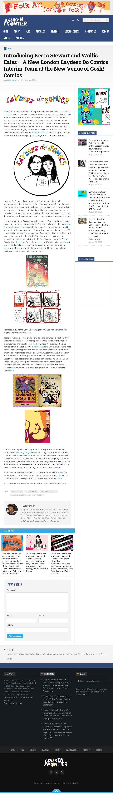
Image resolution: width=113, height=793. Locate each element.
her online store (41, 346)
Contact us (90, 31)
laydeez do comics (49, 491)
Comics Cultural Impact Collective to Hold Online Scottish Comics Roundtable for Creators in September (57, 700)
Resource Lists (72, 31)
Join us (19, 703)
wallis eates (38, 495)
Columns (33, 749)
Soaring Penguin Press (27, 452)
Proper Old (20, 340)
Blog (28, 31)
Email (41, 615)
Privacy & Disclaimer (70, 783)
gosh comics (17, 491)
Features (40, 31)
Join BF (105, 31)
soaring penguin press (21, 495)
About (17, 31)
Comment (11, 590)
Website (10, 625)
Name (9, 615)
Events (6, 38)
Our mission (9, 703)
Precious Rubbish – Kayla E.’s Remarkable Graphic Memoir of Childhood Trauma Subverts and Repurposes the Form (57, 714)
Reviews (55, 31)
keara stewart (32, 491)
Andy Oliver (11, 80)
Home (5, 31)
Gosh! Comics (40, 132)
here (18, 242)
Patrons (20, 38)
